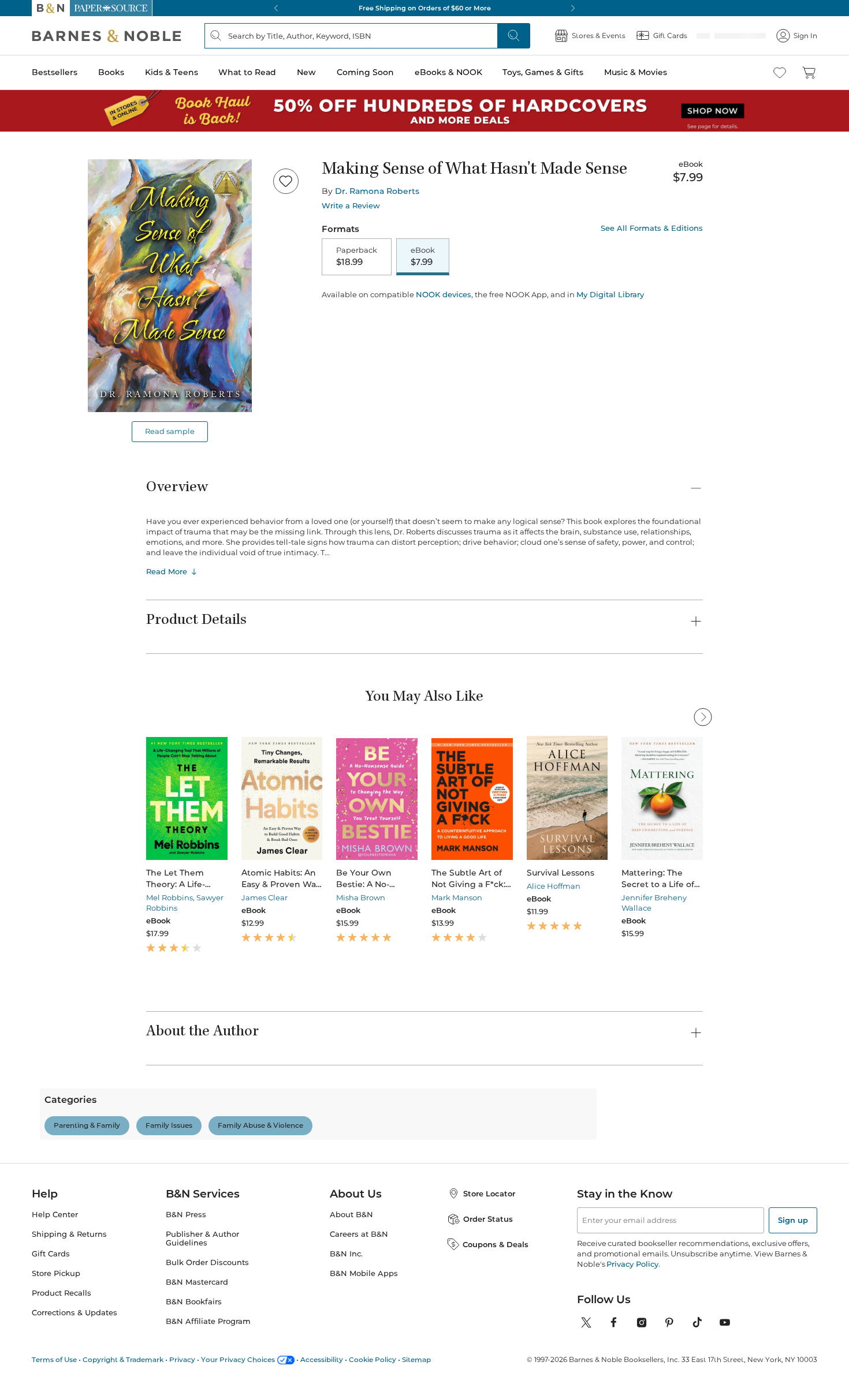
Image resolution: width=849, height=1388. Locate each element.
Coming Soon (365, 72)
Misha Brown (360, 897)
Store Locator (489, 1243)
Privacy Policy (632, 1313)
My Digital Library (610, 334)
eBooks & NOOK (448, 72)
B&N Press (186, 1264)
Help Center (55, 1264)
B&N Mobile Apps (364, 1323)
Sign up (793, 1269)
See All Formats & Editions (652, 228)
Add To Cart (391, 303)
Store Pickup (56, 1323)
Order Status (488, 1268)
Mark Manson (456, 897)
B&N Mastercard (197, 1331)
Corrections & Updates (74, 1362)
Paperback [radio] (356, 257)
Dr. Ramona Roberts (377, 191)
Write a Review (351, 205)
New (306, 72)
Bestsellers (54, 72)
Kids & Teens (171, 72)
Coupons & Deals (495, 1294)
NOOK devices (443, 335)
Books (111, 72)
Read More (166, 571)
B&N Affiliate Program (208, 1371)
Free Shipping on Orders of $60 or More (425, 8)
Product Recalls (61, 1342)
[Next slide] (703, 788)
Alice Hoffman (553, 886)
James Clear (264, 897)
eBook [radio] (423, 257)
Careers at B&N (359, 1283)
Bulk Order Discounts (207, 1312)
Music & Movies (635, 72)
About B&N (351, 1264)
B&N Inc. (346, 1303)
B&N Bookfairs (194, 1351)
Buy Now (534, 303)
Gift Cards (51, 1303)
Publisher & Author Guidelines (202, 1288)
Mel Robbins (169, 897)
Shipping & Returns (69, 1283)
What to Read (247, 72)
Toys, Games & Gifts (542, 72)
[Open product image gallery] (170, 285)
